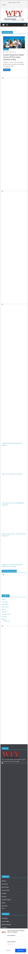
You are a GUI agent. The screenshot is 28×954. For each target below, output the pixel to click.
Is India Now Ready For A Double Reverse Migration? (12, 444)
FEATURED (4, 611)
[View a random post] (24, 25)
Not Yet (9, 950)
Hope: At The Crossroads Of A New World (12, 474)
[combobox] (10, 944)
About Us (4, 619)
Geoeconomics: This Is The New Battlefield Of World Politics (13, 503)
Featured (4, 896)
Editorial (4, 599)
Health (3, 902)
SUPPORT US (6, 621)
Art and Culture (5, 607)
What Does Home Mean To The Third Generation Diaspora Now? (14, 534)
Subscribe (20, 950)
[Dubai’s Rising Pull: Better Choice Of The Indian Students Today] (14, 42)
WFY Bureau (13, 52)
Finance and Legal (6, 924)
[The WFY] (3, 25)
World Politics (5, 604)
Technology (5, 918)
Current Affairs (5, 921)
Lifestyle (4, 609)
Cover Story (4, 602)
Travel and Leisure (6, 614)
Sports (3, 908)
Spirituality (4, 906)
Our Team (4, 616)
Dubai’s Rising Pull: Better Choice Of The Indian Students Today (13, 57)
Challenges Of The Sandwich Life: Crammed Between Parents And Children (12, 565)
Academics (6, 49)
